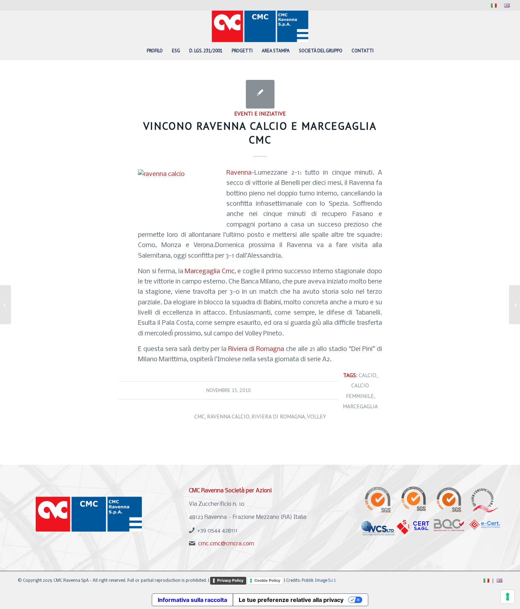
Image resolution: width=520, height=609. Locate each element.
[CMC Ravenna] (260, 26)
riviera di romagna (278, 416)
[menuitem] (494, 6)
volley (316, 416)
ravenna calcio (228, 416)
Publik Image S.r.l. (319, 581)
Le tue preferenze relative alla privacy (291, 599)
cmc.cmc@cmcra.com (226, 544)
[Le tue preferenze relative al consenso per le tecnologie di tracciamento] (507, 596)
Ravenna (239, 172)
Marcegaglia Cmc (210, 271)
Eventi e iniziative (260, 113)
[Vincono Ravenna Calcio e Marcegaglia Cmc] (260, 94)
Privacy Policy (230, 580)
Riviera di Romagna (257, 349)
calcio (367, 375)
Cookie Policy (267, 580)
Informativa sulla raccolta (192, 599)
